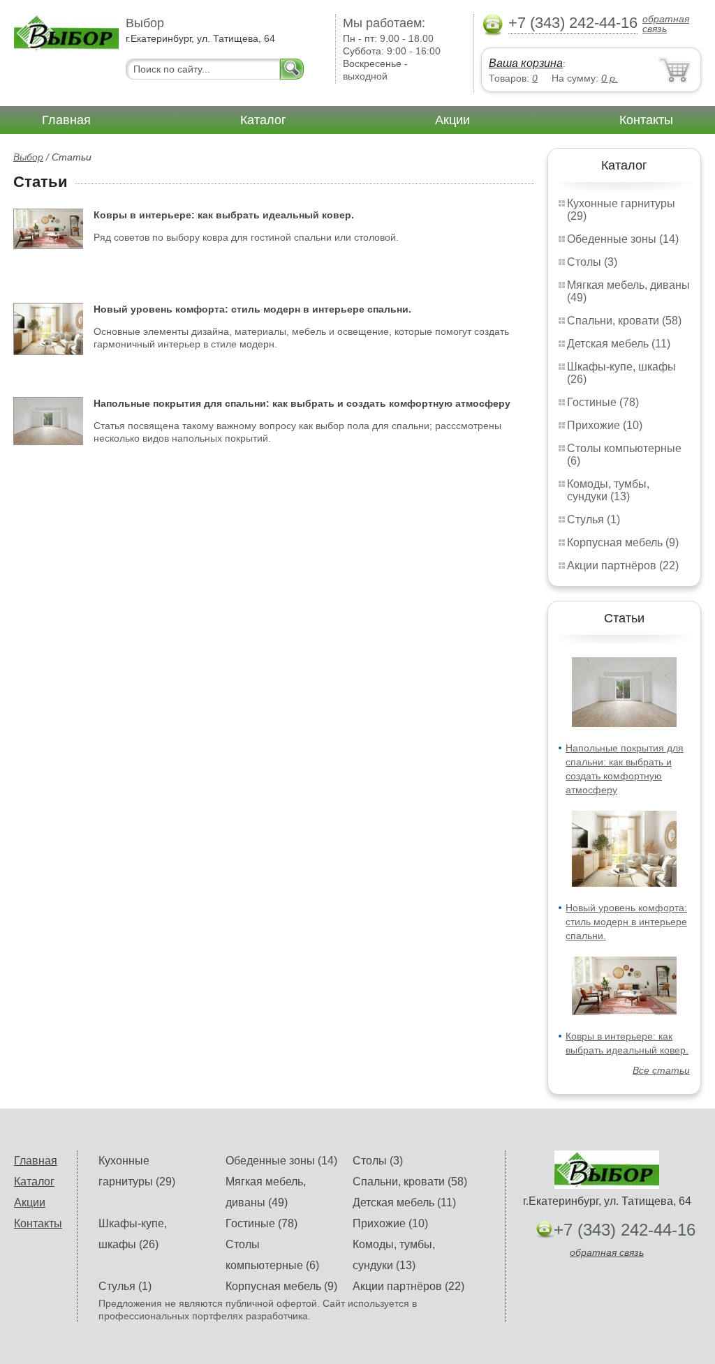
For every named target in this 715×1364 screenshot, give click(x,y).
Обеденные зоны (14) (623, 239)
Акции (452, 120)
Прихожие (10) (604, 425)
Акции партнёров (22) (623, 565)
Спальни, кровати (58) (624, 321)
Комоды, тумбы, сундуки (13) (608, 490)
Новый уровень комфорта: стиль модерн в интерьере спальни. (626, 921)
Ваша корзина (526, 63)
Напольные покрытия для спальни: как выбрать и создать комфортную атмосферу (302, 403)
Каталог (263, 120)
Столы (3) (592, 262)
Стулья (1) (593, 519)
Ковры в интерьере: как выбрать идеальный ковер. (224, 214)
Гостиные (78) (603, 402)
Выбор (28, 157)
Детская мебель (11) (618, 344)
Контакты (646, 120)
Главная (66, 120)
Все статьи (661, 1070)
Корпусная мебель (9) (623, 542)
